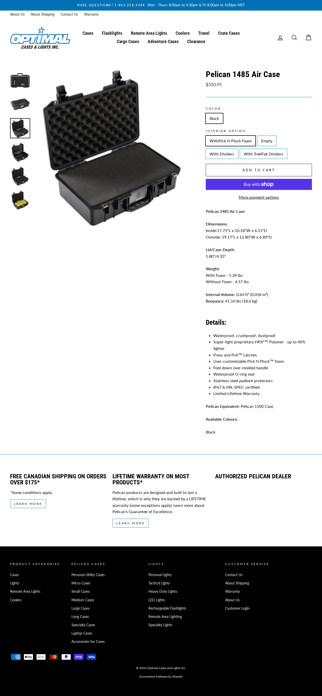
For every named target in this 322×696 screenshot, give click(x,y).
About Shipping (43, 14)
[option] (161, 5)
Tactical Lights (159, 583)
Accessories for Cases (88, 642)
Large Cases (80, 608)
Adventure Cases (163, 41)
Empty (266, 140)
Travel (204, 33)
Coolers (183, 33)
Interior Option (226, 131)
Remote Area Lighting (165, 617)
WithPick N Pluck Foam (231, 140)
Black (214, 118)
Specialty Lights (160, 625)
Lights (14, 583)
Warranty (91, 14)
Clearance (196, 41)
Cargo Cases (128, 41)
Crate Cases (229, 33)
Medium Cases (82, 600)
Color (213, 108)
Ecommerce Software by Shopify (161, 676)
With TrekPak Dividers (263, 153)
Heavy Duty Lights (162, 591)
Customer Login (237, 608)
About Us (17, 14)
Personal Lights (160, 575)
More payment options (259, 197)
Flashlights (112, 33)
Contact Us (69, 14)
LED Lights (156, 600)
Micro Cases (80, 583)
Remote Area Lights (149, 33)
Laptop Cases (81, 633)
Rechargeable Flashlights (167, 608)
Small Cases (80, 591)
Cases (88, 33)
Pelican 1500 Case (257, 406)
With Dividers (222, 153)
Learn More (28, 504)
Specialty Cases (83, 625)
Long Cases (80, 617)
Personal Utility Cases (88, 575)
